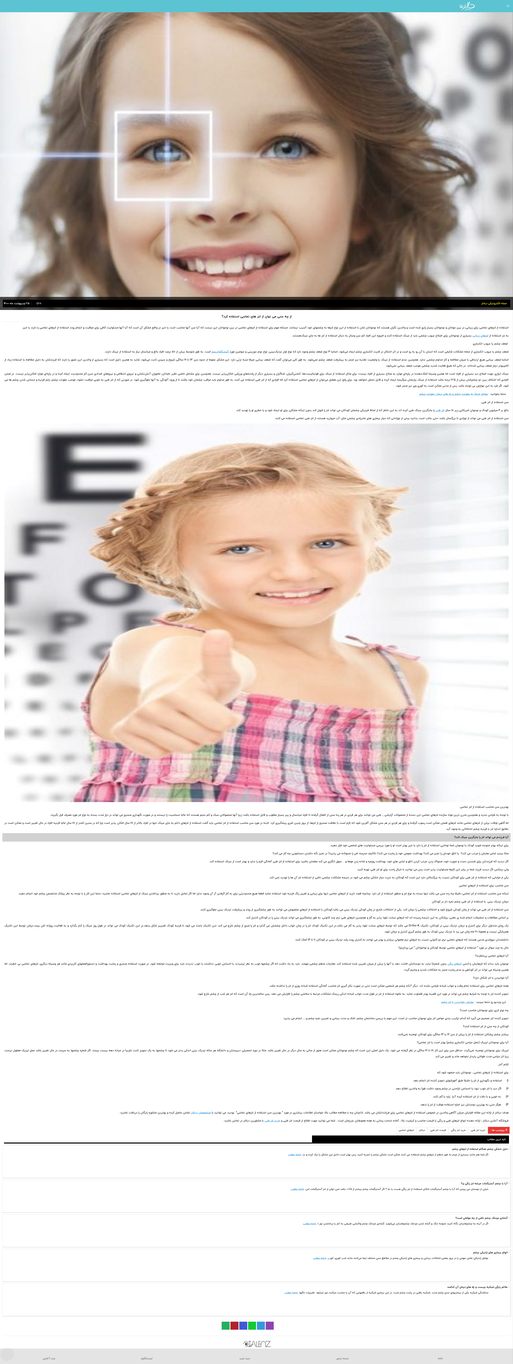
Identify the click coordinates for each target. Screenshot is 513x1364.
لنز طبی (439, 410)
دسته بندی (342, 1358)
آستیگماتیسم (221, 352)
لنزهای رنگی (454, 964)
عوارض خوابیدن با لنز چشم (457, 1002)
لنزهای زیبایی (480, 336)
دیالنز (422, 1130)
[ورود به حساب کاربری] (4, 6)
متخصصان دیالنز (201, 1113)
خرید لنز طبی (272, 1121)
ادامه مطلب (294, 1155)
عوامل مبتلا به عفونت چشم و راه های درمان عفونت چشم (453, 394)
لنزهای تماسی (406, 1130)
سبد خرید (244, 1358)
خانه (440, 1358)
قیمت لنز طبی (438, 1130)
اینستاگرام (146, 1358)
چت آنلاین (49, 1358)
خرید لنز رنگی (458, 1130)
